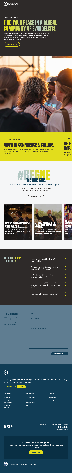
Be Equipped (52, 400)
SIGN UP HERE (36, 452)
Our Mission (7, 397)
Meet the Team (8, 402)
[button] (66, 4)
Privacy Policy (23, 464)
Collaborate (29, 400)
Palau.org (6, 407)
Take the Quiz (52, 397)
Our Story (6, 400)
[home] (12, 4)
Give (27, 405)
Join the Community (31, 397)
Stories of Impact (31, 402)
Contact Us (7, 405)
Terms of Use (32, 464)
